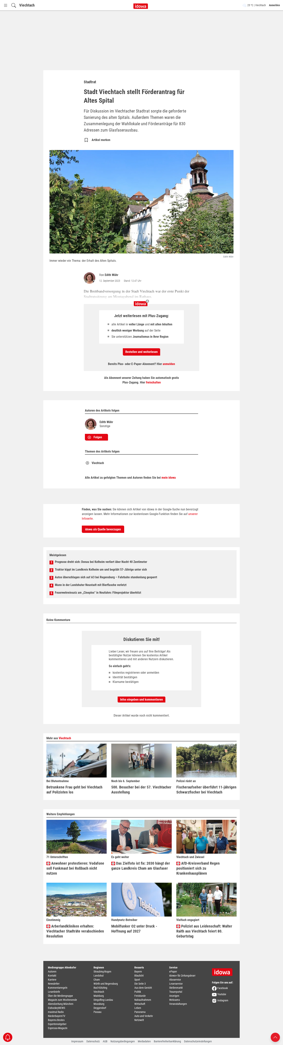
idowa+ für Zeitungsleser (182, 975)
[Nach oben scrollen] (275, 1037)
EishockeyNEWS (56, 1007)
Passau (97, 1011)
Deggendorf (100, 1007)
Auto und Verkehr (143, 1016)
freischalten (153, 382)
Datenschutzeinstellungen (198, 1041)
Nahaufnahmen (142, 999)
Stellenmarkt (176, 987)
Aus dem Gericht (143, 987)
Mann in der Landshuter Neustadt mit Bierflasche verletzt (90, 585)
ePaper (173, 971)
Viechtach (27, 5)
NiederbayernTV (56, 1016)
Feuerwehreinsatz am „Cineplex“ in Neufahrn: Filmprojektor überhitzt (98, 592)
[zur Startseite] (223, 971)
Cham (97, 979)
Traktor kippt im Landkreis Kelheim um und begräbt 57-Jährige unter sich (101, 569)
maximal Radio (56, 1011)
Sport (137, 979)
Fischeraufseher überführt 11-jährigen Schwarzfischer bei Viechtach (206, 789)
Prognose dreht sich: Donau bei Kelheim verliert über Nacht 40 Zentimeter (101, 562)
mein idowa (169, 477)
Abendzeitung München (60, 1003)
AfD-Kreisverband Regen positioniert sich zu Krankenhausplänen (198, 868)
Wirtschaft (139, 1003)
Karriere (52, 979)
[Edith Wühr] (90, 278)
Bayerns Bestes (56, 1020)
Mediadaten (144, 1041)
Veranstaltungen (178, 1003)
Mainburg (99, 995)
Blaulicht (139, 975)
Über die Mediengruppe (60, 995)
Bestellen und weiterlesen (141, 352)
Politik (137, 991)
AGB (105, 1041)
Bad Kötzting (100, 987)
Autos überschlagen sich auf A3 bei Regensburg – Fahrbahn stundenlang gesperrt (106, 577)
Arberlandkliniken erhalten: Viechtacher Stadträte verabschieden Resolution (75, 931)
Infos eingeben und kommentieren (141, 699)
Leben (137, 1007)
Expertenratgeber (57, 1024)
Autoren (52, 971)
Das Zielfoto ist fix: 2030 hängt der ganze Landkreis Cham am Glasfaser (140, 866)
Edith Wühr (111, 275)
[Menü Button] (5, 5)
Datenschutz (93, 1041)
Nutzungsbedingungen (123, 1041)
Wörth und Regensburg (106, 983)
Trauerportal (175, 991)
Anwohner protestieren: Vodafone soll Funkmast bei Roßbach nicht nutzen (75, 868)
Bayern (138, 971)
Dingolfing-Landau (103, 999)
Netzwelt (139, 1020)
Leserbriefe (54, 991)
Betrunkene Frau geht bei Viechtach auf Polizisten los (74, 789)
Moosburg (99, 1003)
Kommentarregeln (57, 987)
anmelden (169, 364)
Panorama (140, 1011)
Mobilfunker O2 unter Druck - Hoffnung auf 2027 (134, 928)
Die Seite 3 (140, 983)
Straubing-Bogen (102, 971)
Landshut (99, 975)
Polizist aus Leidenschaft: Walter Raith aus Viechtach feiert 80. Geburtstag (204, 931)
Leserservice (176, 983)
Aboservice (175, 979)
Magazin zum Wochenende (62, 999)
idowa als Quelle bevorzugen (103, 529)
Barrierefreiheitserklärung (167, 1041)
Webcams (174, 999)
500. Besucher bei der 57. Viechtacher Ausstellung (141, 789)
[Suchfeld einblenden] (13, 5)
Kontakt (52, 975)
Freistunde (140, 995)
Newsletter (53, 983)
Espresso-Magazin (57, 1028)
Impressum (77, 1041)
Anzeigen (174, 995)
